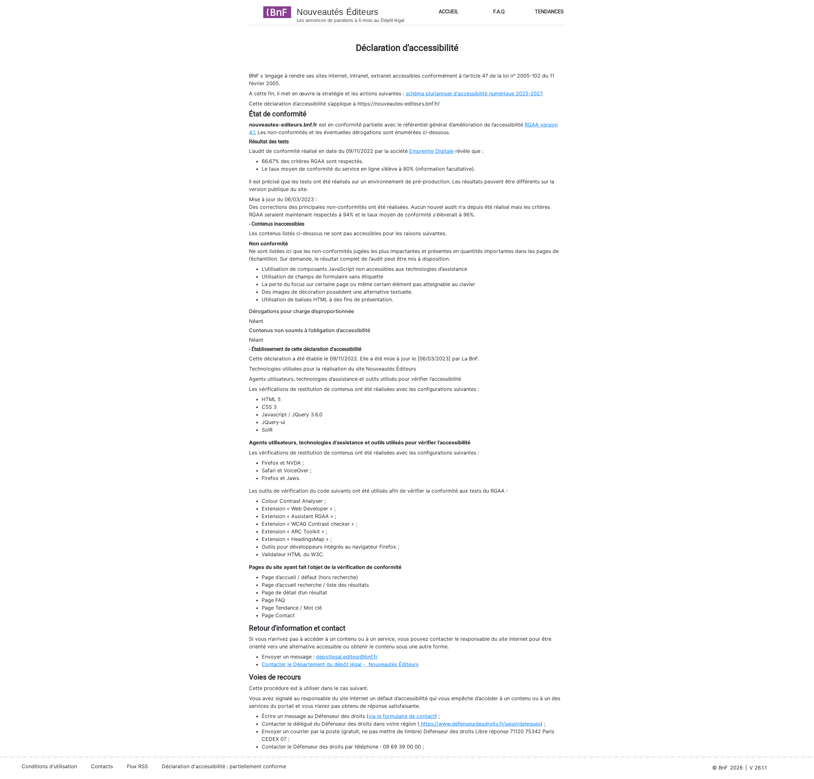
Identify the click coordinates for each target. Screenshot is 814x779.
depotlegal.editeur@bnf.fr (346, 656)
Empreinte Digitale (431, 151)
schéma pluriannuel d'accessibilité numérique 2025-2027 (474, 93)
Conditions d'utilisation (49, 766)
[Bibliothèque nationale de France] (275, 11)
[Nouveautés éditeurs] (356, 11)
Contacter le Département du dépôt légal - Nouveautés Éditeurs (340, 664)
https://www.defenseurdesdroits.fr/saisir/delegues (480, 724)
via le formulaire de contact (402, 716)
